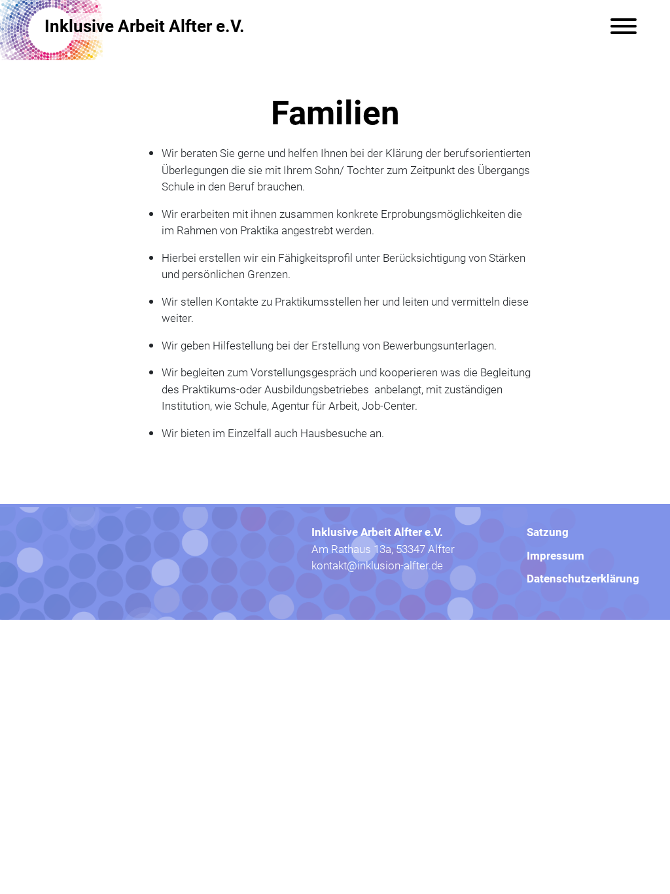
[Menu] (623, 26)
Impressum (555, 555)
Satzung (548, 531)
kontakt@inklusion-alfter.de (377, 565)
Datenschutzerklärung (583, 578)
